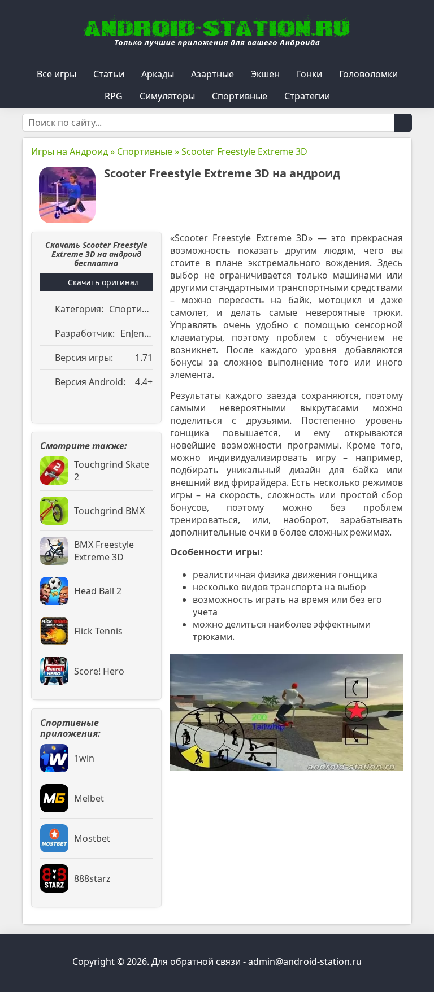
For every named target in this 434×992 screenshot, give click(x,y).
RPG (114, 96)
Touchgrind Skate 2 (111, 470)
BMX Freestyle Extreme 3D (104, 550)
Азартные (212, 74)
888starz (92, 878)
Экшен (265, 74)
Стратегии (307, 96)
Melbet (89, 798)
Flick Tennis (98, 631)
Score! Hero (99, 671)
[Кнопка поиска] (403, 123)
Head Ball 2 (97, 591)
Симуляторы (167, 96)
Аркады (157, 74)
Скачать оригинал (103, 282)
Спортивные (239, 96)
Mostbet (92, 838)
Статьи (108, 74)
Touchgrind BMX (109, 510)
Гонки (309, 74)
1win (84, 758)
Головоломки (368, 74)
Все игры (56, 74)
